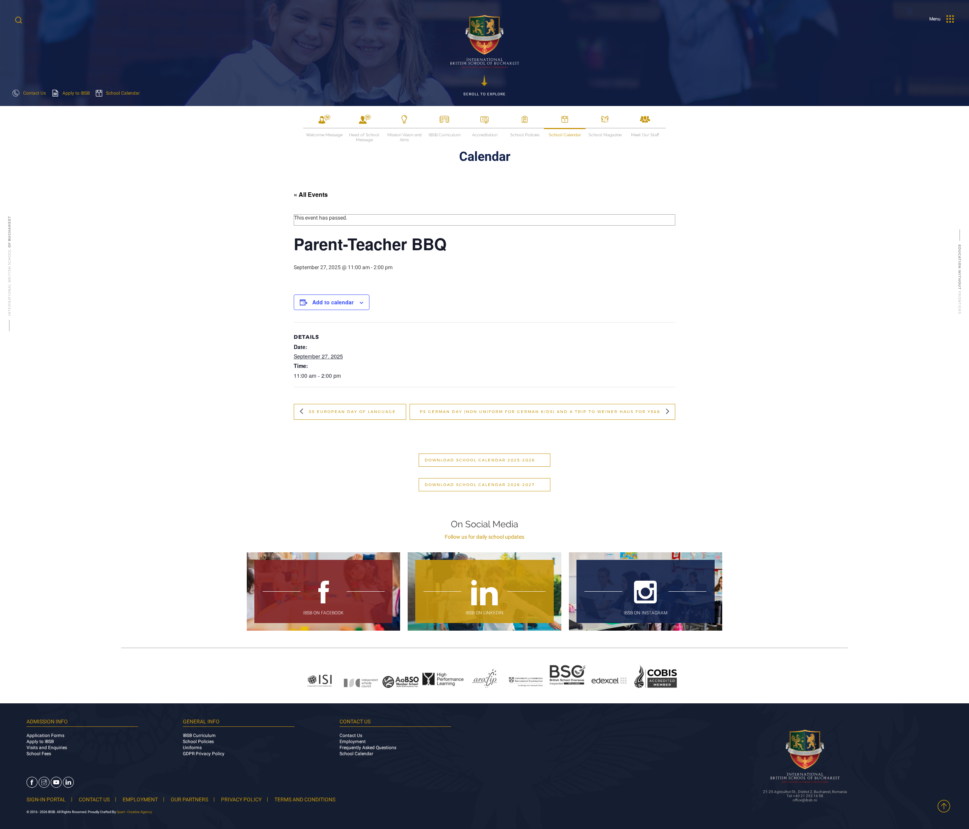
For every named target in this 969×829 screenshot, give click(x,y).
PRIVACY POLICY (241, 799)
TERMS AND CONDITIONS (304, 799)
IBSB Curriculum (444, 134)
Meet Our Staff (645, 134)
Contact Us (351, 735)
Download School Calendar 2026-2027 (480, 484)
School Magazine (605, 134)
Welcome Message (324, 134)
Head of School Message (364, 135)
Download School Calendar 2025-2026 (480, 460)
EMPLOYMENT (140, 799)
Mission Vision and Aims (404, 135)
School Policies (524, 134)
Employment (353, 741)
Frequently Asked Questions (368, 747)
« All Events (311, 194)
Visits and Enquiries (46, 747)
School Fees (38, 753)
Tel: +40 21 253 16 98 (805, 796)
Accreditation (484, 134)
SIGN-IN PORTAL (46, 799)
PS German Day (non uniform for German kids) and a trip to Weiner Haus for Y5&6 (541, 411)
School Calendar (565, 134)
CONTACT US (94, 799)
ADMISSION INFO (47, 721)
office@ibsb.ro (805, 800)
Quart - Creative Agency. (135, 812)
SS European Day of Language (351, 411)
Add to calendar (333, 302)
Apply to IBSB (40, 741)
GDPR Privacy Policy (203, 753)
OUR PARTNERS (189, 799)
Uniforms (192, 747)
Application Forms (45, 735)
